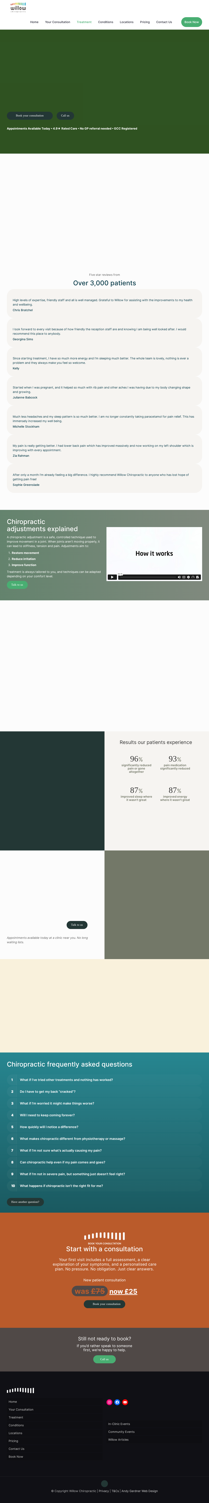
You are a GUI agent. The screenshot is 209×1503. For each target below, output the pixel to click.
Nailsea (31, 1035)
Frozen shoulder (23, 692)
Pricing (13, 1441)
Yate (47, 1035)
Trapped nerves (69, 710)
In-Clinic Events (119, 1424)
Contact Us (16, 1448)
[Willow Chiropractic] (18, 7)
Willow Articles (118, 1439)
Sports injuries (68, 701)
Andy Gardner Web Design (139, 1491)
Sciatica (64, 696)
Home (13, 1401)
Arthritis (17, 679)
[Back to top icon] (104, 1483)
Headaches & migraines (28, 696)
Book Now (16, 1456)
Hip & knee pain (22, 701)
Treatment (16, 1417)
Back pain (18, 683)
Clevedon (79, 1031)
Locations (15, 1433)
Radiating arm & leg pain (75, 688)
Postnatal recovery (72, 679)
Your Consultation (21, 1409)
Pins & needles (22, 714)
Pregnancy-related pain (75, 683)
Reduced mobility (70, 692)
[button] (104, 1079)
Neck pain (19, 710)
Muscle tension (22, 705)
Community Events (121, 1431)
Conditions (16, 1425)
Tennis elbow (68, 705)
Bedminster (63, 1031)
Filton (21, 1035)
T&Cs (115, 1491)
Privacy (104, 1491)
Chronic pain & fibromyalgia (31, 688)
